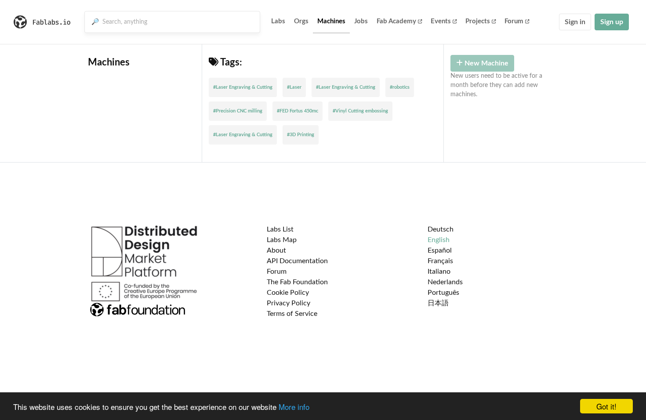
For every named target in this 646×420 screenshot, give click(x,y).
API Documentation (297, 260)
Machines (331, 21)
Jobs (361, 21)
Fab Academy (396, 21)
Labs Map (282, 239)
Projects (477, 21)
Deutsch (441, 229)
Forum (513, 21)
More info (294, 406)
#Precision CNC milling (237, 111)
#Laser (294, 87)
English (439, 239)
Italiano (439, 271)
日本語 (438, 303)
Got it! (606, 406)
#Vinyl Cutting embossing (360, 111)
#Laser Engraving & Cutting (242, 87)
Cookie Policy (288, 292)
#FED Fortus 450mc (297, 111)
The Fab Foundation (297, 282)
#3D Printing (300, 134)
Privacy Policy (288, 303)
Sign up (611, 21)
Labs (278, 21)
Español (440, 250)
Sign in (575, 21)
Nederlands (445, 282)
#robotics (400, 87)
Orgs (301, 21)
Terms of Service (292, 313)
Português (443, 292)
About (276, 250)
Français (440, 260)
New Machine (485, 63)
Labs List (280, 229)
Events (441, 21)
